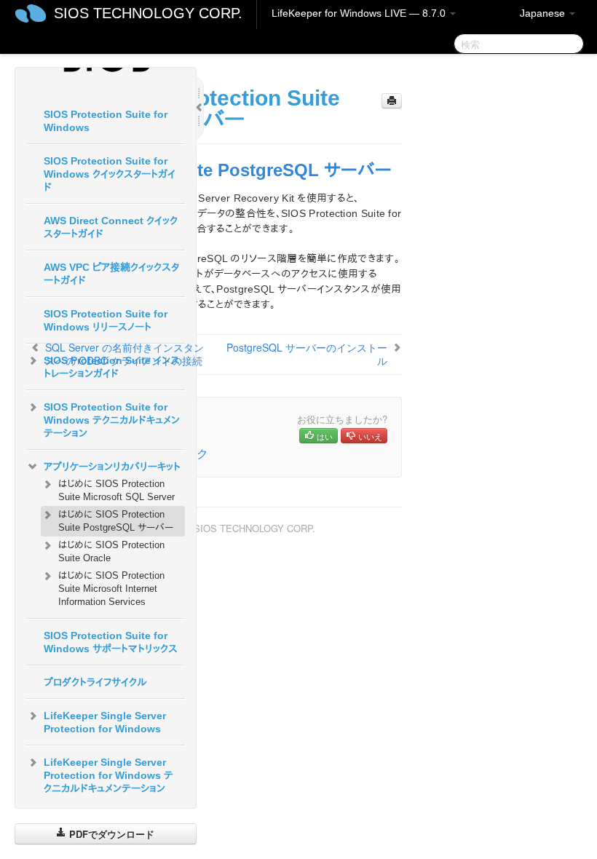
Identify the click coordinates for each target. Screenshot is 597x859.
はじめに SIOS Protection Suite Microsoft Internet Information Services (111, 588)
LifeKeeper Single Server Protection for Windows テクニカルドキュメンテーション (108, 775)
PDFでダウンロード (110, 834)
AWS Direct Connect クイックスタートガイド (111, 227)
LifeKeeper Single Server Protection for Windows (105, 722)
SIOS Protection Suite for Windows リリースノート (105, 320)
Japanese (544, 13)
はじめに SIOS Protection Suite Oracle (111, 551)
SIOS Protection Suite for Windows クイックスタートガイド (109, 174)
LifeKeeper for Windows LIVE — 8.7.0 (360, 13)
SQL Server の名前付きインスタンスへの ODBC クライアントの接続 (124, 354)
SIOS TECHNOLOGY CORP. (148, 13)
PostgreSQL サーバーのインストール (306, 354)
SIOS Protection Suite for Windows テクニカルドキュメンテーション (112, 420)
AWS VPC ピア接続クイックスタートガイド (111, 273)
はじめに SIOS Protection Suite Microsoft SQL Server (116, 490)
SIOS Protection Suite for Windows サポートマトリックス (111, 642)
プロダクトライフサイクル (95, 682)
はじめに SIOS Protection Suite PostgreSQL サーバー (115, 521)
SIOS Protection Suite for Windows (105, 120)
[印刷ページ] (391, 100)
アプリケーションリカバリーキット (112, 466)
